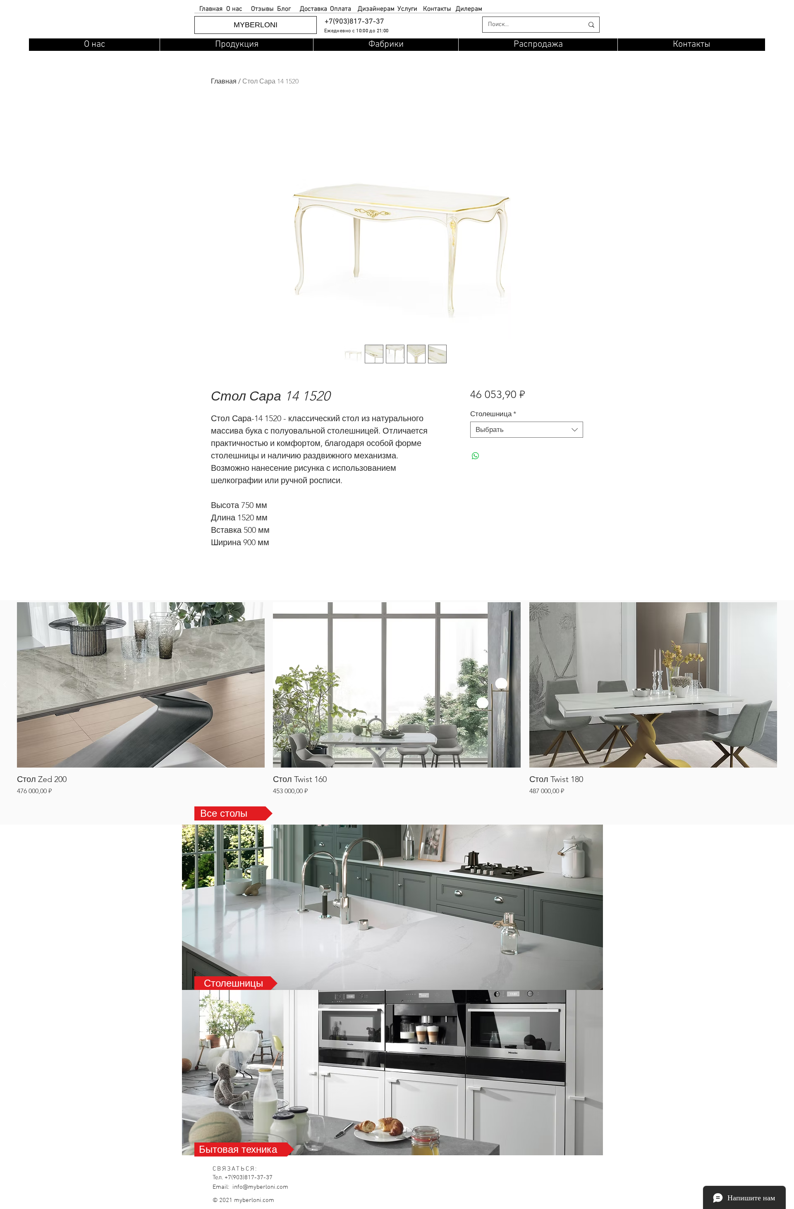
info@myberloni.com (260, 1187)
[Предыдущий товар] (5, 684)
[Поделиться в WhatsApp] (476, 456)
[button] (354, 22)
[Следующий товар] (789, 684)
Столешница (493, 414)
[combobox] (526, 430)
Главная (224, 81)
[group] (397, 699)
